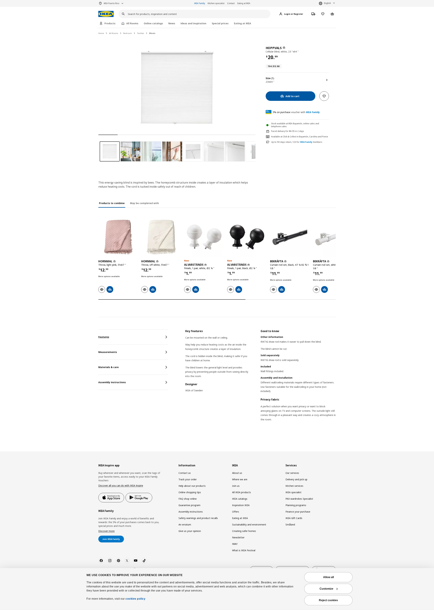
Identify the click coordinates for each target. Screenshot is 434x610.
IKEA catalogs (239, 498)
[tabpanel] (260, 379)
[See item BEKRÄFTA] (290, 237)
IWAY (235, 543)
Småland (290, 524)
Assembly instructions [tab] (112, 382)
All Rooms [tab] (132, 23)
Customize (326, 588)
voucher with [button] (296, 112)
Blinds (152, 33)
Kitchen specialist (216, 3)
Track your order (188, 479)
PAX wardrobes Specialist (299, 498)
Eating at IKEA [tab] (242, 23)
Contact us (185, 473)
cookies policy (135, 598)
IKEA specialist (293, 492)
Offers (235, 511)
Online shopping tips (190, 492)
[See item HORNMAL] (118, 237)
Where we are (239, 479)
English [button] (327, 3)
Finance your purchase (297, 511)
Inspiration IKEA (241, 505)
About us (237, 473)
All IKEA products (241, 492)
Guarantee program (189, 505)
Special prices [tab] (220, 23)
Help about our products (192, 485)
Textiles (140, 33)
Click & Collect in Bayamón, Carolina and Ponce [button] (305, 136)
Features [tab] (103, 337)
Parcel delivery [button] (278, 131)
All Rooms (113, 33)
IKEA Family (199, 3)
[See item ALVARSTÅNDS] (204, 237)
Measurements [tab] (107, 352)
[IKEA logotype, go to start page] (106, 14)
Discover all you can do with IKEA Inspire (120, 485)
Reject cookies (328, 600)
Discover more (106, 531)
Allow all (328, 577)
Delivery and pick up (296, 479)
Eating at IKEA (243, 3)
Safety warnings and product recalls (198, 518)
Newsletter (238, 537)
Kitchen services (294, 485)
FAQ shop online (188, 498)
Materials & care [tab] (108, 367)
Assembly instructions (191, 511)
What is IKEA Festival (243, 550)
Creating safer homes (244, 531)
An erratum (185, 524)
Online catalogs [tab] (153, 23)
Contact (231, 3)
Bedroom (127, 33)
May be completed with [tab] (144, 203)
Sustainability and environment (249, 524)
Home (101, 33)
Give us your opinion (190, 531)
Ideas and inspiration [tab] (193, 23)
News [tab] (171, 23)
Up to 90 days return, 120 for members (296, 142)
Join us (236, 485)
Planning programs (295, 505)
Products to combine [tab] (112, 203)
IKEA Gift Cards (293, 518)
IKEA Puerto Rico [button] (111, 3)
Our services (292, 473)
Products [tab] (109, 23)
